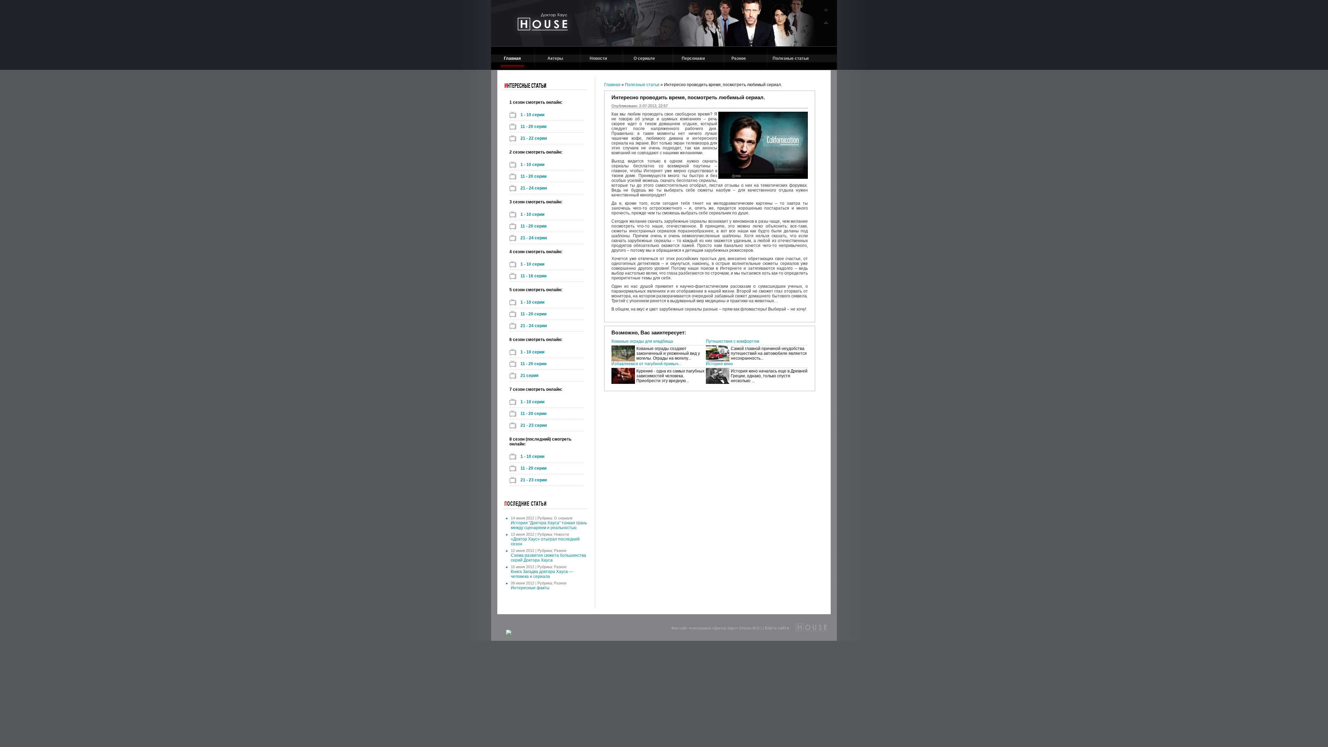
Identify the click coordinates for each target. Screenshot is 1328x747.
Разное (738, 58)
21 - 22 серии (533, 138)
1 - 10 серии (532, 114)
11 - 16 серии (533, 276)
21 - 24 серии (533, 188)
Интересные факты (530, 587)
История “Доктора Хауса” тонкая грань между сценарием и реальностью (549, 525)
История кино (719, 363)
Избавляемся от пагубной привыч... (646, 363)
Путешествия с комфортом (732, 341)
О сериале (644, 58)
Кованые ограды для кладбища (642, 341)
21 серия (529, 375)
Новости (598, 58)
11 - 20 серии (533, 126)
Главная (512, 58)
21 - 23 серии (533, 425)
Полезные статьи (791, 58)
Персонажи (693, 58)
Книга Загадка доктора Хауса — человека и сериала (542, 574)
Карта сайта (777, 628)
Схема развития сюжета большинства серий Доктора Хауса (548, 558)
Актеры (555, 58)
